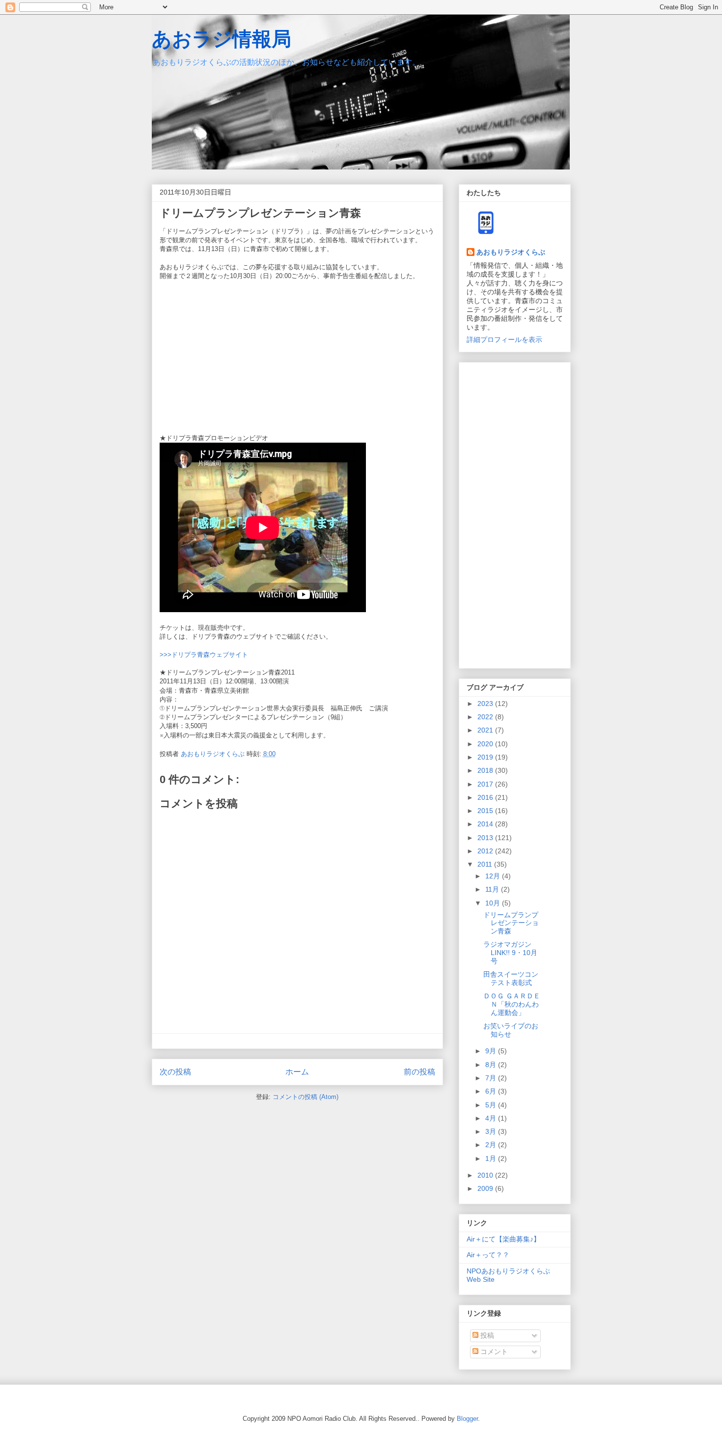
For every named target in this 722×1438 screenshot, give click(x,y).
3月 (491, 1131)
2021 (486, 730)
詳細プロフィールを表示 (504, 339)
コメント (493, 1351)
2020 (486, 744)
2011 (485, 864)
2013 (486, 838)
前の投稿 (419, 1072)
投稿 (486, 1335)
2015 (486, 811)
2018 (486, 770)
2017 (486, 784)
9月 (491, 1051)
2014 (486, 824)
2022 (486, 717)
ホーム (297, 1072)
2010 (486, 1175)
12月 (493, 876)
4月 (491, 1118)
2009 (486, 1188)
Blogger (467, 1418)
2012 (486, 851)
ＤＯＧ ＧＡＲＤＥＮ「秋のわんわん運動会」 (511, 1004)
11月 (493, 889)
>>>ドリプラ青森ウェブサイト (204, 654)
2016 (486, 797)
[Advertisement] (515, 513)
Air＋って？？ (488, 1255)
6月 (491, 1091)
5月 (491, 1105)
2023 (486, 703)
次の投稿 (175, 1072)
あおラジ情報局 (221, 39)
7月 (491, 1078)
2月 (491, 1145)
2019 (486, 757)
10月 (493, 903)
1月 (491, 1158)
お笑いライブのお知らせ (510, 1030)
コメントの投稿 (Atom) (305, 1096)
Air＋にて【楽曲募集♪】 (503, 1239)
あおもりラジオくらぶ (510, 252)
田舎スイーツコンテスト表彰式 (510, 978)
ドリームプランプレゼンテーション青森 (511, 923)
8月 (491, 1065)
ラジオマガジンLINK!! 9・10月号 (510, 952)
